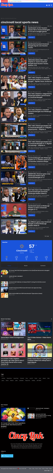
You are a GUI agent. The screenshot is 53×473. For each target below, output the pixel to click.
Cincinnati (22, 378)
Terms (43, 468)
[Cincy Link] (7, 5)
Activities (3, 378)
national (44, 378)
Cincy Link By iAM (22, 468)
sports (16, 380)
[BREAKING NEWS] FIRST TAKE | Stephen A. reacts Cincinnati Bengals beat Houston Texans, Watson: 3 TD (38, 62)
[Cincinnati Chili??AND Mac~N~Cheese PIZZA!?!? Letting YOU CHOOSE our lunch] (4, 283)
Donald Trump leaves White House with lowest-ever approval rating (25, 287)
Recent (25, 265)
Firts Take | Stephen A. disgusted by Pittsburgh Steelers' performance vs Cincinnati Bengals (40, 95)
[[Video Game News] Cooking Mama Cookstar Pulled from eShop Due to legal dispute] (40, 350)
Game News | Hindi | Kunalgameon (12, 337)
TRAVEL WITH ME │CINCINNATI (16, 276)
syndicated (21, 380)
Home (3, 18)
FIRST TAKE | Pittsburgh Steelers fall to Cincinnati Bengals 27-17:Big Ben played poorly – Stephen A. (39, 127)
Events (36, 378)
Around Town (16, 378)
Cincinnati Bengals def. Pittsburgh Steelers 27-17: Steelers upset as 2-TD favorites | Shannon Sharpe (39, 159)
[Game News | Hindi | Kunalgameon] (13, 329)
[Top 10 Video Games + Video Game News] (40, 329)
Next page (47, 236)
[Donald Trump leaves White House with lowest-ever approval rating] (4, 289)
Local (40, 378)
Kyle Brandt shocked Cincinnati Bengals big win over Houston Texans (38, 46)
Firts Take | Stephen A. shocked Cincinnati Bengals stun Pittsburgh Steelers (39, 111)
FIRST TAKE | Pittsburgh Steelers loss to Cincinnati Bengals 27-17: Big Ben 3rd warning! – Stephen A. (40, 143)
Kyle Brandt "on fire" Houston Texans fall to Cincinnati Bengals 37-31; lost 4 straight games (39, 29)
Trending (33, 380)
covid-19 (31, 378)
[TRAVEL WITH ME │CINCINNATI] (4, 278)
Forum (36, 468)
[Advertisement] (26, 12)
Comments (42, 265)
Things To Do (27, 380)
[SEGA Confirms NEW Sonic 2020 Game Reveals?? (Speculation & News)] (4, 295)
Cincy (27, 378)
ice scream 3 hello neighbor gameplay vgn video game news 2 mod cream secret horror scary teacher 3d (12, 361)
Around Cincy (9, 378)
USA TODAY (39, 380)
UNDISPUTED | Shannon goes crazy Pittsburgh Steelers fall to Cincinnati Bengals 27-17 (39, 175)
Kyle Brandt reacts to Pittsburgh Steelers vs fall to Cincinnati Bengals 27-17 (39, 207)
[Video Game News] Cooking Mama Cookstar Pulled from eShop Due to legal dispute (39, 360)
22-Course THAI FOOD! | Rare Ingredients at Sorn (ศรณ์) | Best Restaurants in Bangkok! (29, 270)
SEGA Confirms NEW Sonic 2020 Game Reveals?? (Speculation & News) (25, 293)
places (3, 380)
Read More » (31, 37)
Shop (33, 468)
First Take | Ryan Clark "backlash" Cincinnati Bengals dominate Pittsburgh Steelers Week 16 (39, 191)
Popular (9, 265)
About (50, 468)
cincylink (30, 26)
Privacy (47, 468)
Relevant (12, 380)
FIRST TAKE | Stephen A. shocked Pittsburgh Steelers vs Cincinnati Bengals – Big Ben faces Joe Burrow (40, 79)
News (48, 378)
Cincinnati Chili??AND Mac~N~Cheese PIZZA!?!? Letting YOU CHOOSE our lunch (27, 282)
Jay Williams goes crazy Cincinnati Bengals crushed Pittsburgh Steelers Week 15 (39, 223)
